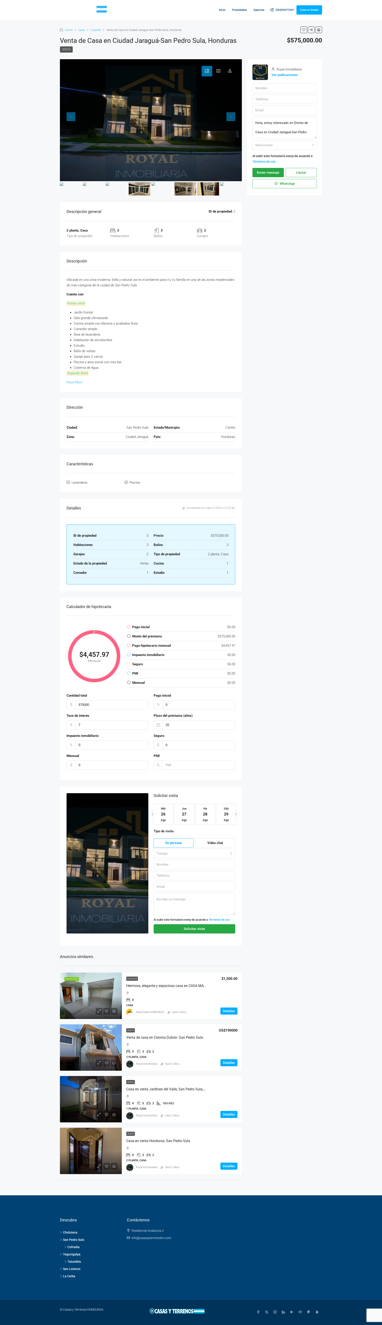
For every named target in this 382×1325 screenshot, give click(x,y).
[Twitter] (267, 1312)
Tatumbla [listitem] (74, 1261)
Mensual (73, 756)
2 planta (96, 30)
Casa (81, 30)
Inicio (222, 9)
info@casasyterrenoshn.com (151, 1238)
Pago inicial (162, 696)
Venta (66, 49)
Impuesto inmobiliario (83, 736)
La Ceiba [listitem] (69, 1276)
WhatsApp (287, 184)
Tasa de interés (78, 716)
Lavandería (79, 483)
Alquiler (132, 978)
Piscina (135, 483)
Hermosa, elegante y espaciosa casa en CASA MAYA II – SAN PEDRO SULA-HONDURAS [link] (194, 986)
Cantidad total (77, 696)
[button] (303, 30)
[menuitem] (282, 10)
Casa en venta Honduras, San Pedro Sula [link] (158, 1141)
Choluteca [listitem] (70, 1232)
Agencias (259, 9)
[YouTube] (301, 1312)
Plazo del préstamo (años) (173, 716)
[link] (91, 996)
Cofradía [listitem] (73, 1247)
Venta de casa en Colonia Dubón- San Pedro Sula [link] (164, 1037)
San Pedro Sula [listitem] (73, 1239)
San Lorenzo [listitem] (71, 1269)
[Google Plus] (292, 1312)
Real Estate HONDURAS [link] (150, 1012)
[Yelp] (317, 1312)
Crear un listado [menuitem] (309, 9)
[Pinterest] (309, 1312)
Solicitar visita (194, 929)
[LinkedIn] (284, 1312)
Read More (74, 382)
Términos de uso (219, 919)
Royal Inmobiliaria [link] (146, 1063)
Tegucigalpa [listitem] (71, 1254)
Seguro (159, 736)
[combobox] (194, 853)
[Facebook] (259, 1312)
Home (69, 30)
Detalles (229, 1011)
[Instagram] (275, 1312)
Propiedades (239, 9)
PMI (157, 756)
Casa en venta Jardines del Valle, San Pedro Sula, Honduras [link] (172, 1089)
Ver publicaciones (284, 75)
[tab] (207, 71)
